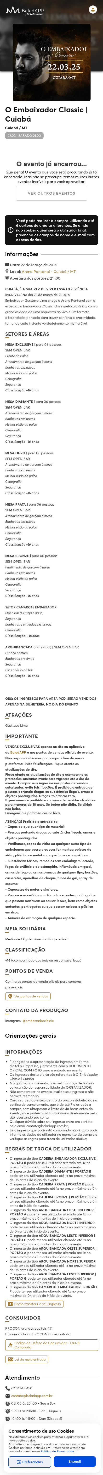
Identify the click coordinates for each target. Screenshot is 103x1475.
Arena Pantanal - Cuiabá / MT (49, 271)
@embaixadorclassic (38, 1021)
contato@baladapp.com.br (31, 1396)
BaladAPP (18, 752)
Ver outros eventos (51, 193)
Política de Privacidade (57, 1451)
